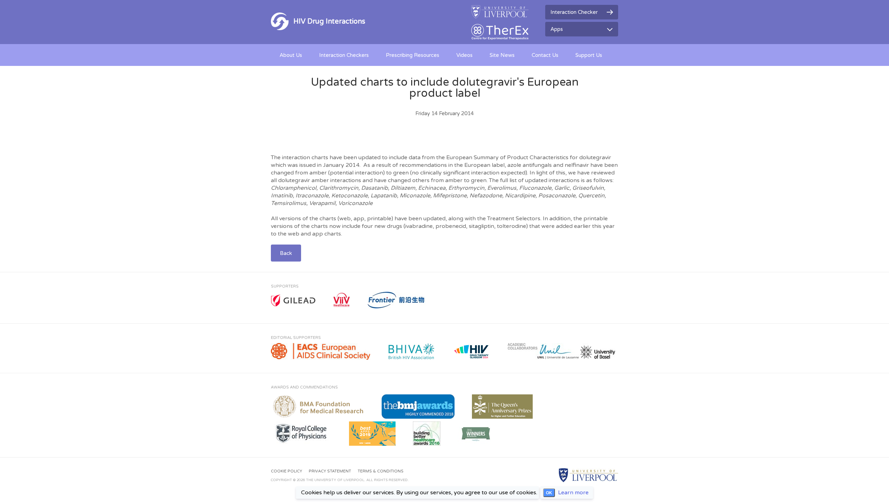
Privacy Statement (330, 471)
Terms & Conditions (381, 471)
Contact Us (545, 55)
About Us (291, 55)
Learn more (573, 492)
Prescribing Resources (412, 55)
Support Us (588, 55)
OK (549, 492)
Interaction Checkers (344, 55)
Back (286, 253)
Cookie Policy (286, 471)
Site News (502, 55)
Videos (464, 55)
